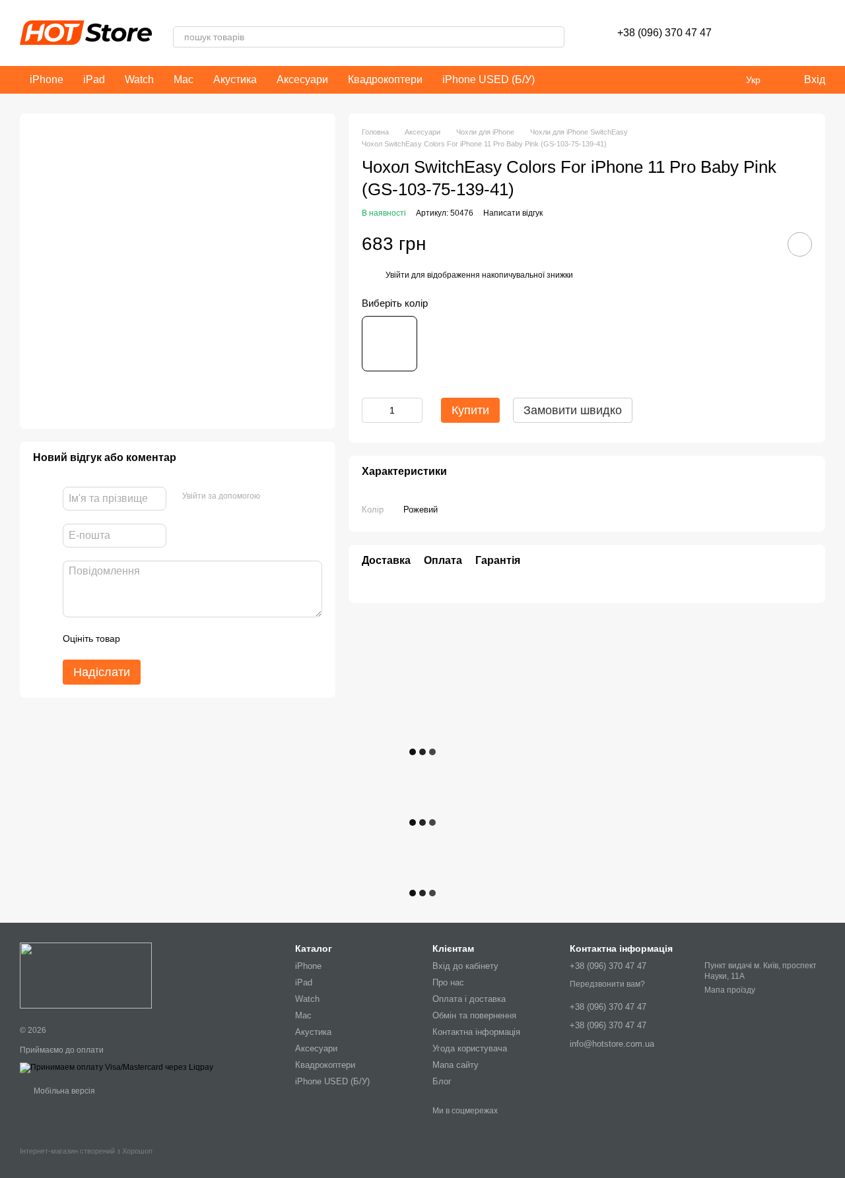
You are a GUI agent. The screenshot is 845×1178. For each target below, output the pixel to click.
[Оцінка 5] (226, 638)
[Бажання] (746, 33)
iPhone (46, 79)
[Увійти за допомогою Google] (296, 497)
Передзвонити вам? (607, 984)
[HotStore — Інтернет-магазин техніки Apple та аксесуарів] (86, 974)
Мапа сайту (455, 1065)
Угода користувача (469, 1048)
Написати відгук (513, 213)
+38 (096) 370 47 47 (664, 32)
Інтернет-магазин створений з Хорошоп (86, 1151)
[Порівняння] (780, 33)
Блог (442, 1081)
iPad (94, 79)
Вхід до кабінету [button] (465, 966)
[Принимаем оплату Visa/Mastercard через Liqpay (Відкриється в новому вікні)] (116, 1067)
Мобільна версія (63, 1091)
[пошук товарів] (553, 36)
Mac (183, 79)
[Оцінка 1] (141, 638)
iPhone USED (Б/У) (488, 79)
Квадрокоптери (385, 79)
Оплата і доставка (469, 999)
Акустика (235, 79)
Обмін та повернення (474, 1015)
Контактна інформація (476, 1032)
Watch (139, 79)
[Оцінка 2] (163, 638)
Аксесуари (302, 79)
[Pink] (389, 343)
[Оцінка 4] (205, 638)
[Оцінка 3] (184, 638)
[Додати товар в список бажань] (800, 244)
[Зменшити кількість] (371, 410)
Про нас (448, 982)
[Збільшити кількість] (412, 410)
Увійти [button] (397, 275)
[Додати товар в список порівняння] (762, 244)
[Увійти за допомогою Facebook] (275, 497)
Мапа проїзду (729, 990)
